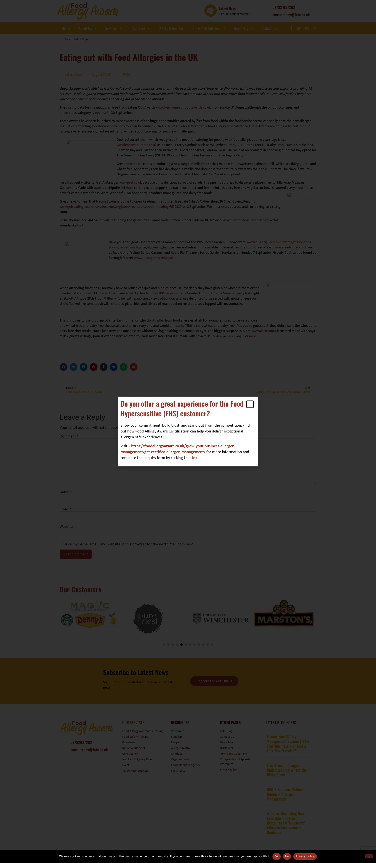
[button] (250, 404)
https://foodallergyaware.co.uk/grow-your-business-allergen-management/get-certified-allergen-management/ (178, 449)
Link (194, 458)
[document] (188, 431)
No (287, 856)
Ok (277, 856)
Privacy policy (305, 856)
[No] (369, 856)
